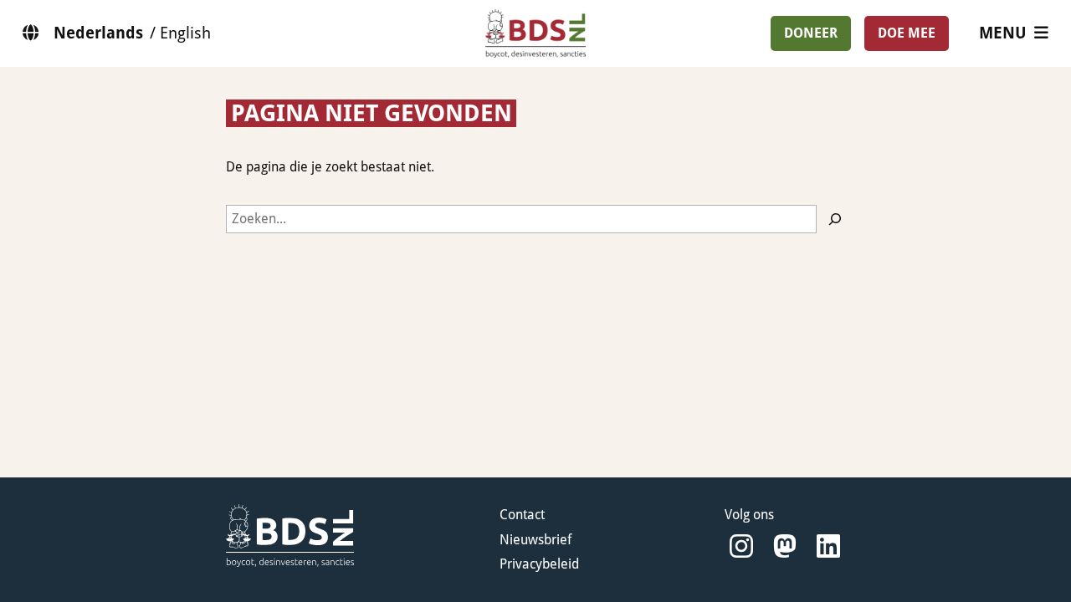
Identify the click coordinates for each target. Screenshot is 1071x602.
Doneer (811, 33)
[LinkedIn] (828, 546)
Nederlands (98, 33)
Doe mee (906, 33)
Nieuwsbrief (535, 540)
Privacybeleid (539, 564)
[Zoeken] (835, 219)
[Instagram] (741, 546)
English (185, 33)
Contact (522, 515)
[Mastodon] (785, 546)
